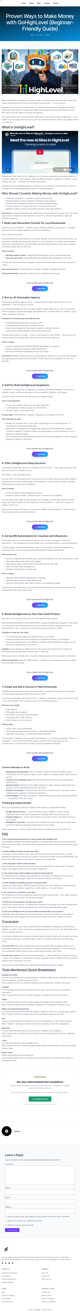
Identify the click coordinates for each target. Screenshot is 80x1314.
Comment (9, 1164)
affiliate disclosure (47, 965)
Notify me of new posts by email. (21, 1225)
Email (8, 1197)
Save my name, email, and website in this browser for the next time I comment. (39, 1216)
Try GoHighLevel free (40, 1099)
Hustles (47, 35)
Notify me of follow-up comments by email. (25, 1221)
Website (8, 1207)
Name (8, 1188)
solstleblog (37, 1309)
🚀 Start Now (40, 288)
